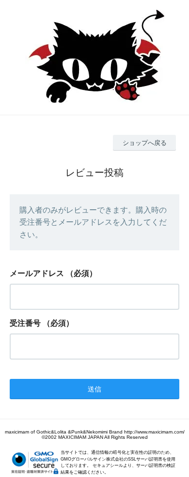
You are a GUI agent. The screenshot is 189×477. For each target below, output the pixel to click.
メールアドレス (37, 273)
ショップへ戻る (145, 142)
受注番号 (25, 323)
